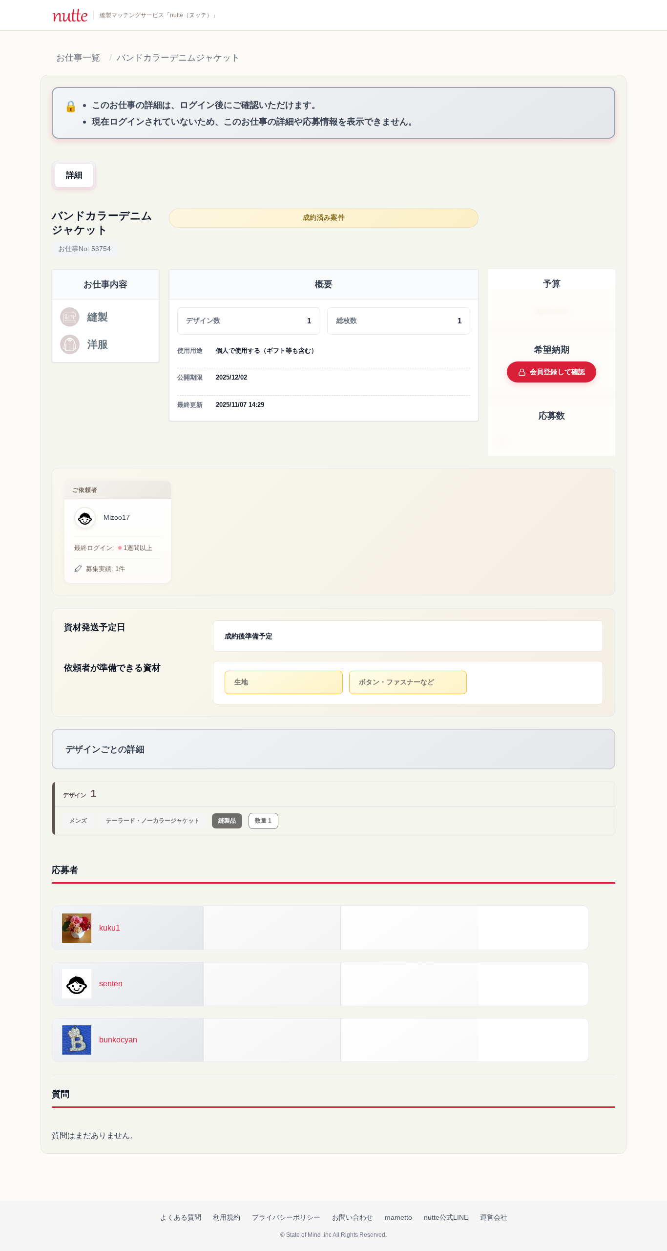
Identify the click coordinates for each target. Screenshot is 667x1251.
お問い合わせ (352, 1217)
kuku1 (109, 928)
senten (111, 983)
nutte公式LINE (446, 1217)
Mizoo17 (117, 517)
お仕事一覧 (78, 58)
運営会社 (493, 1217)
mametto (398, 1217)
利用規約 (226, 1217)
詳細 (74, 175)
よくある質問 (180, 1217)
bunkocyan (118, 1040)
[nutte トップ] (69, 15)
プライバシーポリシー (286, 1217)
